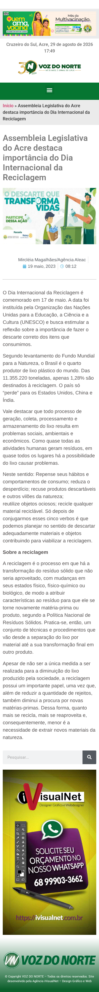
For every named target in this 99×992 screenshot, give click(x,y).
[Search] (89, 757)
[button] (49, 89)
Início (8, 105)
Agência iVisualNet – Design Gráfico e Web (62, 981)
